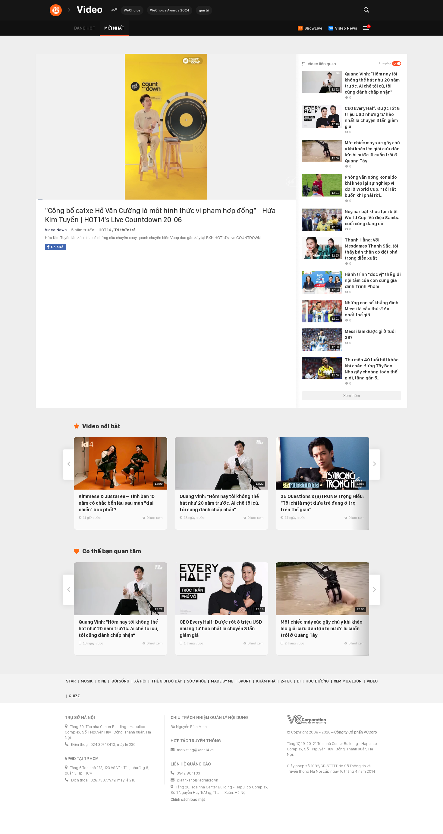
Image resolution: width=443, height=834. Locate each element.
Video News (56, 230)
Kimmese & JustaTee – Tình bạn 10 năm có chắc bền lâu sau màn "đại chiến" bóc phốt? (117, 503)
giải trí (204, 10)
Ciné (102, 681)
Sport (244, 681)
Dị (298, 681)
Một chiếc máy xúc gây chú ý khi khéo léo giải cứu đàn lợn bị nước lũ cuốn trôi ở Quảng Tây (322, 628)
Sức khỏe (196, 681)
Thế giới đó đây (166, 681)
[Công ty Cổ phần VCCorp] (306, 719)
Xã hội (140, 681)
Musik (87, 681)
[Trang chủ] (89, 10)
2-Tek (286, 681)
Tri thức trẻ (125, 230)
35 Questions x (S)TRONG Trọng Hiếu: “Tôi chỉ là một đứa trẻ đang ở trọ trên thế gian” (322, 503)
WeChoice (132, 10)
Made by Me (222, 681)
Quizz (74, 696)
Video (372, 681)
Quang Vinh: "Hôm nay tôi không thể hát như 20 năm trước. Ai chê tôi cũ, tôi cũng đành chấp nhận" (219, 503)
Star (71, 681)
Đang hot (84, 28)
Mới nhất (114, 28)
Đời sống (120, 681)
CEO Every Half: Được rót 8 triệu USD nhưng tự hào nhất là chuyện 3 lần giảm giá (221, 628)
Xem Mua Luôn (348, 681)
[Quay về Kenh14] (56, 10)
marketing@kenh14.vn (195, 750)
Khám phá (265, 681)
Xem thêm (351, 396)
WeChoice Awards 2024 (169, 10)
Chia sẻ (57, 247)
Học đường (317, 681)
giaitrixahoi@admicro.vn (197, 780)
